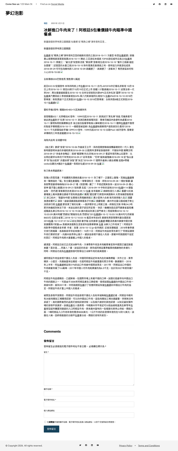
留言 (46, 352)
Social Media (57, 4)
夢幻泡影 (14, 13)
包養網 (47, 55)
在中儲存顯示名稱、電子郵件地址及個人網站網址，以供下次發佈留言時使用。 (81, 422)
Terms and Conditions (149, 445)
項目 (45, 23)
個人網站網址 (49, 411)
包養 (127, 59)
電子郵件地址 (50, 400)
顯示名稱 (48, 389)
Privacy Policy (125, 445)
